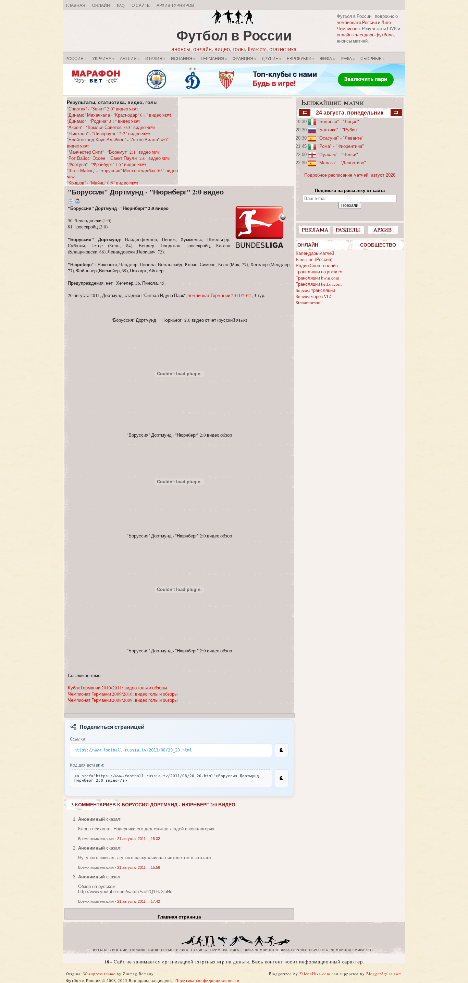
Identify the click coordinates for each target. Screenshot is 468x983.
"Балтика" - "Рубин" (338, 129)
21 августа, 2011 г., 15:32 (138, 839)
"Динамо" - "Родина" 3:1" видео (103, 121)
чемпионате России (357, 22)
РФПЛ (153, 950)
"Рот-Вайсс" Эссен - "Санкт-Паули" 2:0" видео (118, 158)
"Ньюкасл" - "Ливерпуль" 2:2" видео (108, 133)
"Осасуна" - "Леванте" (341, 138)
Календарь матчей (315, 253)
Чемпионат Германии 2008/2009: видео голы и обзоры (122, 700)
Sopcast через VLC (314, 296)
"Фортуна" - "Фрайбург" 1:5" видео (106, 164)
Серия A (199, 950)
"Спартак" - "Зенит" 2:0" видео (102, 109)
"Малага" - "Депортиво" (342, 162)
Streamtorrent (308, 302)
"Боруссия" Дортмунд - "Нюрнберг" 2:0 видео (146, 192)
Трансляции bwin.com (317, 278)
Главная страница (179, 917)
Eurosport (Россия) (314, 259)
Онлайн (101, 5)
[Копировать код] (281, 778)
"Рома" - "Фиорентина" (341, 146)
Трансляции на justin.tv (319, 272)
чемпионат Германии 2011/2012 (220, 295)
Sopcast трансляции (315, 290)
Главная (75, 5)
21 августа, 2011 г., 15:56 (138, 867)
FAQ (121, 5)
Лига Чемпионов (261, 950)
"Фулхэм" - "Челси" (338, 154)
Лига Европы (293, 950)
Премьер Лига (174, 950)
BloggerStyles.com (384, 973)
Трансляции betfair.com (319, 284)
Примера (218, 950)
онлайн (138, 950)
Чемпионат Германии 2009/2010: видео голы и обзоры (122, 694)
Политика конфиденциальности (207, 980)
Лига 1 (236, 950)
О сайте (141, 5)
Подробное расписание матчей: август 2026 (349, 175)
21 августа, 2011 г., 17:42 (138, 901)
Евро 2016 (318, 950)
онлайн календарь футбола (365, 35)
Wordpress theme (99, 973)
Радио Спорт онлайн (317, 265)
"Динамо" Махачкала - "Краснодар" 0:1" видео (119, 115)
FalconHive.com (314, 973)
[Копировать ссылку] (281, 750)
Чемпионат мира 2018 (352, 950)
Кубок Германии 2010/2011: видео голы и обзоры (117, 688)
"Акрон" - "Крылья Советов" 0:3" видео (111, 127)
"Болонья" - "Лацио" (338, 121)
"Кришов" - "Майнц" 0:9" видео (102, 183)
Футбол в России (234, 35)
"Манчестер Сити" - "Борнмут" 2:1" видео (113, 152)
